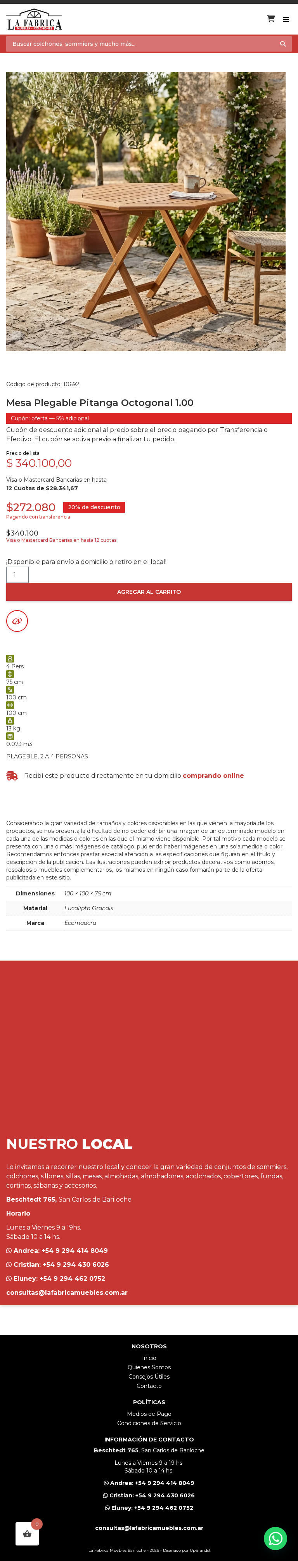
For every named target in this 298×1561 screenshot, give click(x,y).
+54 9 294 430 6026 (76, 1264)
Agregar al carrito (149, 591)
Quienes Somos (149, 1367)
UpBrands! (200, 1550)
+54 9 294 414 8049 (75, 1250)
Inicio (149, 1358)
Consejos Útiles (149, 1376)
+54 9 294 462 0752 (72, 1278)
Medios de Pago (149, 1413)
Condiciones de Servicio (149, 1423)
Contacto (149, 1385)
